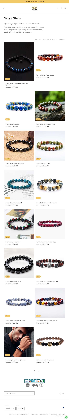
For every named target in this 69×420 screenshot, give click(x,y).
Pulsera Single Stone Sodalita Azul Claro (15, 320)
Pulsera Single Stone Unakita (43, 163)
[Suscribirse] (32, 393)
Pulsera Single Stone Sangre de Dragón (46, 124)
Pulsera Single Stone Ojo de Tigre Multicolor (47, 320)
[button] (3, 8)
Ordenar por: (38, 39)
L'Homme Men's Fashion (16, 414)
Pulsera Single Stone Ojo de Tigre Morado (15, 360)
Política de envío (62, 414)
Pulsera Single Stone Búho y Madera (45, 360)
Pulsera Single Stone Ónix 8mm (13, 281)
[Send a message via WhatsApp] (66, 417)
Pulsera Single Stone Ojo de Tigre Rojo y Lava (47, 281)
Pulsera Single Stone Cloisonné (13, 242)
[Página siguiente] (39, 371)
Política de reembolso (34, 414)
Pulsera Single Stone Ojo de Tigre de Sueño (47, 203)
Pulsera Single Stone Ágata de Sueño (45, 75)
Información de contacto (60, 416)
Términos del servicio (53, 414)
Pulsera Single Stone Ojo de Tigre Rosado (46, 242)
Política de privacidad (44, 414)
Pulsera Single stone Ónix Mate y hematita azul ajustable (17, 84)
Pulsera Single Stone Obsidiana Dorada (15, 163)
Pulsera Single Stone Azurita (12, 124)
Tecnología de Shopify (25, 414)
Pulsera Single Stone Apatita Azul (14, 203)
